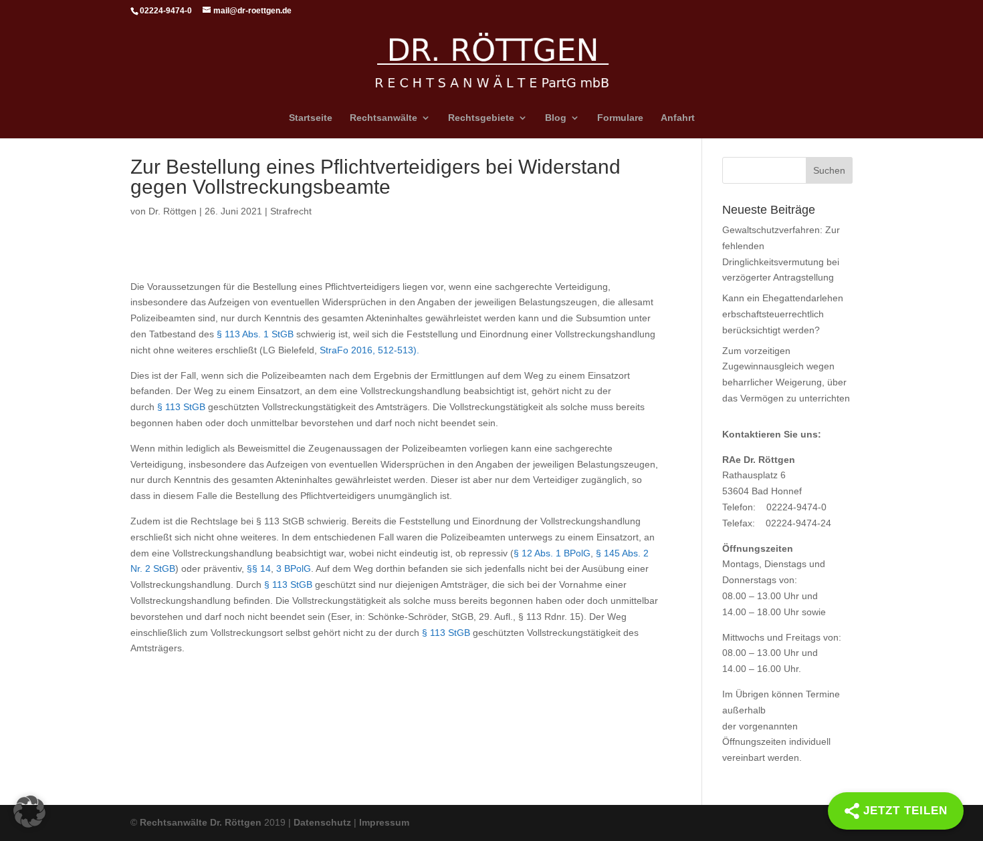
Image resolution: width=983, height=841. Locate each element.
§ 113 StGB (181, 406)
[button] (29, 811)
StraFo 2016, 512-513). (371, 350)
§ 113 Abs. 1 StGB (255, 334)
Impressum (384, 822)
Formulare (620, 118)
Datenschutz (322, 822)
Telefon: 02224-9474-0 (774, 507)
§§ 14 (259, 568)
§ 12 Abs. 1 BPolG (552, 553)
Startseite (310, 118)
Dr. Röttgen (172, 211)
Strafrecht (291, 211)
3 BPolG (293, 568)
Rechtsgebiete (481, 118)
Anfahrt (678, 118)
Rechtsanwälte (383, 118)
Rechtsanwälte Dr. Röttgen (200, 822)
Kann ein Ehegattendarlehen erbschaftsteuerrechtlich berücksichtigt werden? (782, 314)
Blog (555, 118)
